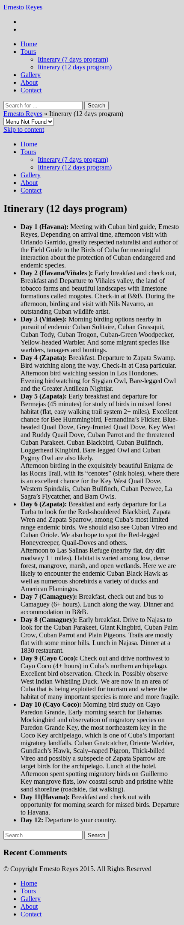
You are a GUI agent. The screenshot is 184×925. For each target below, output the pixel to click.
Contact (31, 90)
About (29, 82)
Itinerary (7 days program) (73, 59)
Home (29, 44)
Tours (28, 51)
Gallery (31, 74)
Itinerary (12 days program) (75, 67)
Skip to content (23, 129)
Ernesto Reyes (22, 7)
